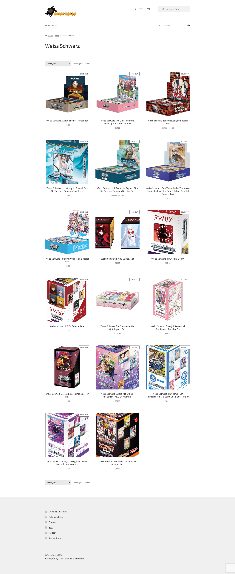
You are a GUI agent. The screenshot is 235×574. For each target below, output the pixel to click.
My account (138, 8)
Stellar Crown (55, 538)
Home (50, 35)
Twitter (52, 532)
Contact (52, 522)
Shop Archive (51, 25)
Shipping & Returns (58, 511)
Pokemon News (56, 517)
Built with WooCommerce (72, 558)
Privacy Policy (51, 558)
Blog (148, 8)
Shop (57, 35)
